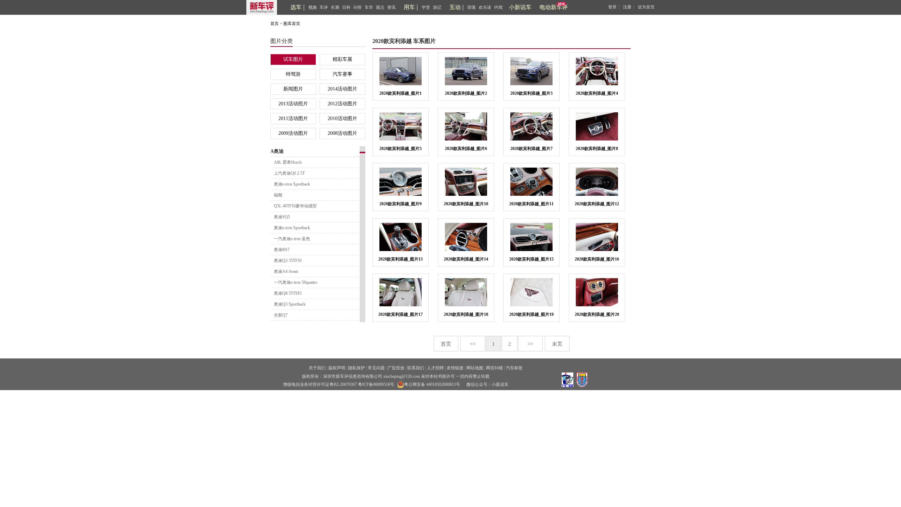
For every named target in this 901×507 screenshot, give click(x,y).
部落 (471, 7)
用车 (409, 7)
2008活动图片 (342, 133)
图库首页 (291, 23)
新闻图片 (293, 89)
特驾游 (293, 74)
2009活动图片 (293, 133)
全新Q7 (281, 315)
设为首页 (646, 7)
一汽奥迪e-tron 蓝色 (292, 238)
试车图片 (293, 59)
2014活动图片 (342, 89)
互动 (455, 7)
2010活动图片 (342, 118)
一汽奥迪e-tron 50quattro (295, 282)
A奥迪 (277, 151)
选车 (296, 7)
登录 (612, 7)
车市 (369, 7)
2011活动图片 (293, 118)
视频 (312, 7)
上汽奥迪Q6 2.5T (289, 173)
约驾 (498, 7)
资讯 (391, 7)
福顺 (278, 195)
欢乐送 (485, 7)
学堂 (426, 7)
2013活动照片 (293, 103)
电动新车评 (554, 7)
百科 (346, 7)
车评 (324, 7)
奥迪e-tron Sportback (292, 184)
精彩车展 (342, 59)
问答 (357, 7)
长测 (335, 7)
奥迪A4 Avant (286, 271)
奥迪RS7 (282, 249)
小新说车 (520, 7)
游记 (437, 7)
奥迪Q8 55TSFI (288, 293)
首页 (274, 23)
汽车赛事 (342, 74)
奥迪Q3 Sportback (289, 304)
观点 (380, 7)
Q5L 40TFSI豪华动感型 (295, 206)
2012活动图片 (342, 103)
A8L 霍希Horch (288, 162)
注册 (627, 7)
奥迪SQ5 (282, 216)
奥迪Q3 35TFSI (288, 260)
